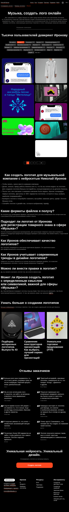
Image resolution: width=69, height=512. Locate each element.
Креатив (39, 42)
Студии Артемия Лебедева (10, 484)
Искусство (49, 47)
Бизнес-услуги (45, 44)
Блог (37, 482)
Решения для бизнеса (51, 42)
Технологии (29, 42)
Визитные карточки (57, 493)
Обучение (35, 44)
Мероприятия (27, 50)
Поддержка (39, 487)
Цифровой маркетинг (37, 47)
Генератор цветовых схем (58, 483)
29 (41, 163)
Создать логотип (34, 465)
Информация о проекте (11, 488)
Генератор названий (57, 487)
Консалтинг (59, 47)
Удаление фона (58, 490)
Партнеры (39, 485)
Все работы (13, 42)
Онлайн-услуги (9, 44)
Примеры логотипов (23, 487)
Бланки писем (58, 496)
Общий (30, 52)
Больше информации (7, 307)
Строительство (57, 44)
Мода (48, 50)
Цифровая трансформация (21, 47)
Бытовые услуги (39, 50)
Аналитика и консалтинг (13, 50)
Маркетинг (56, 50)
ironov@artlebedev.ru (10, 491)
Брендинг (7, 47)
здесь (51, 293)
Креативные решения (23, 44)
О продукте (22, 483)
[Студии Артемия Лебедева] (11, 480)
